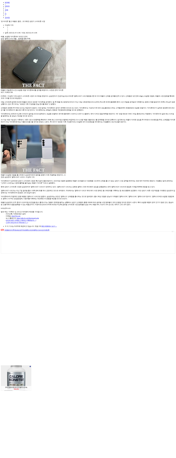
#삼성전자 (20, 230)
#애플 (7, 230)
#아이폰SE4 (13, 230)
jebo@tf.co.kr (16, 216)
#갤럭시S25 (28, 230)
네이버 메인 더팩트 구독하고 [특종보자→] (21, 220)
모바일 (7, 17)
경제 (6, 10)
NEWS (7, 6)
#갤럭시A (36, 230)
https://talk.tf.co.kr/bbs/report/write (28, 218)
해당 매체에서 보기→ (49, 226)
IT (5, 14)
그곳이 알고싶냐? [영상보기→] (17, 222)
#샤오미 (42, 230)
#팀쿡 (47, 230)
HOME (7, 2)
